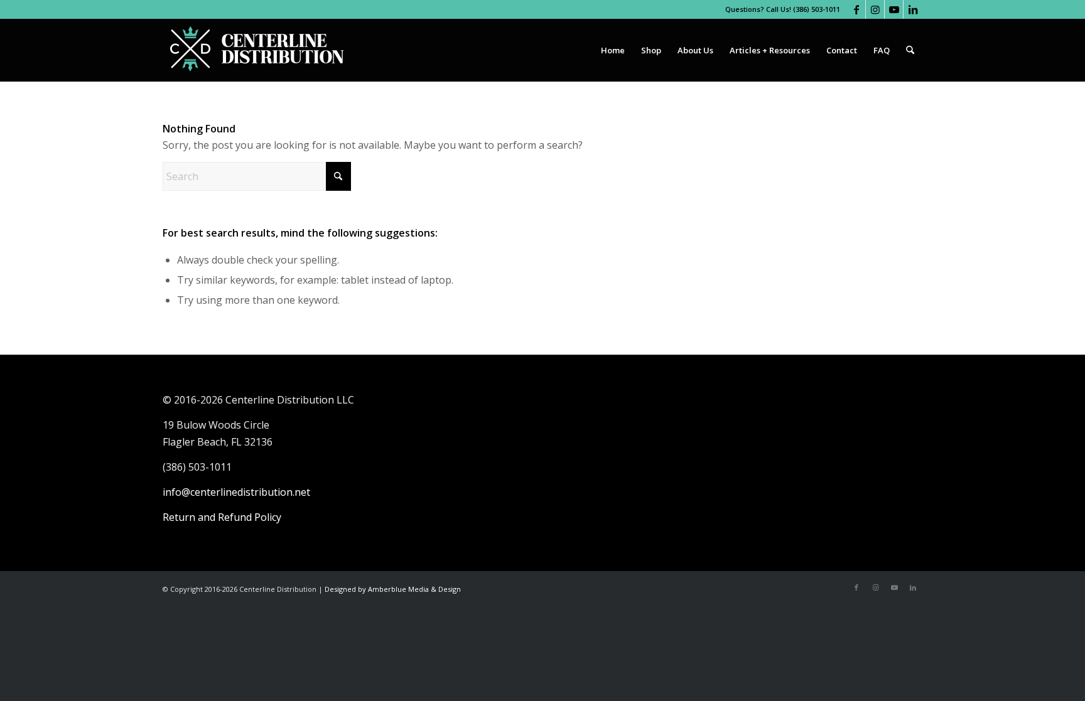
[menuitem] (613, 50)
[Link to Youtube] (894, 9)
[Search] (910, 50)
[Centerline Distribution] (257, 50)
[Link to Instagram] (875, 9)
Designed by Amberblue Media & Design (393, 589)
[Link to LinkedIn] (913, 9)
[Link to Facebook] (856, 9)
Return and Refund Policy (222, 517)
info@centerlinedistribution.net (236, 492)
